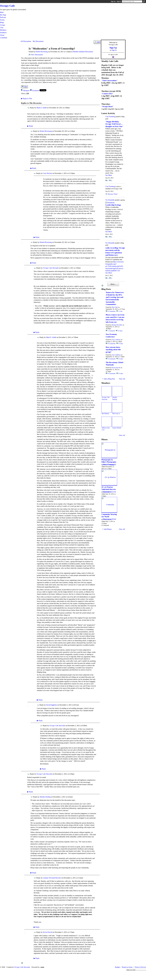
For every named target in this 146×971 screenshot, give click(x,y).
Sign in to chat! (131, 969)
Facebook (35, 90)
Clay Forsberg (110, 116)
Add (98, 42)
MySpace (26, 90)
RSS (22, 963)
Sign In (119, 1)
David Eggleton (51, 705)
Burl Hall (115, 307)
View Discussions (37, 55)
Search (144, 1)
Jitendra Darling (45, 797)
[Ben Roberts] (106, 407)
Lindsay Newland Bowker (52, 878)
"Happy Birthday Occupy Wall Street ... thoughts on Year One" (114, 124)
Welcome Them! (113, 194)
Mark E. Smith (41, 108)
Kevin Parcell (47, 932)
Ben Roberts (105, 413)
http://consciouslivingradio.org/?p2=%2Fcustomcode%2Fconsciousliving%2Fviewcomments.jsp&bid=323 (114, 266)
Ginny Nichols (116, 428)
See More (108, 175)
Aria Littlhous (116, 339)
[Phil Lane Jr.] (117, 407)
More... (113, 284)
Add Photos (108, 529)
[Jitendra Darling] (117, 391)
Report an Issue (127, 967)
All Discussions (26, 41)
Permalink (28, 108)
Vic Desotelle (109, 200)
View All (122, 379)
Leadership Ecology (113, 205)
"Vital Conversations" (109, 80)
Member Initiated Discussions (83, 52)
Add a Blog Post (109, 379)
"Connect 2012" (107, 94)
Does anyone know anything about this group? (113, 349)
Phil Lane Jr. (116, 413)
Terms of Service (140, 967)
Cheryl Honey (107, 519)
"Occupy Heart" (107, 106)
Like (25, 87)
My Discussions (38, 41)
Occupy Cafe (7, 5)
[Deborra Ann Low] (106, 422)
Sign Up (113, 1)
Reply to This (26, 98)
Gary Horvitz (47, 173)
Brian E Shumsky (108, 465)
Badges (117, 967)
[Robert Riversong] (24, 53)
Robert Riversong (42, 52)
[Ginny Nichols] (117, 422)
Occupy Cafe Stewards (51, 268)
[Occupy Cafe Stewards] (106, 391)
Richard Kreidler (117, 325)
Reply (30, 126)
